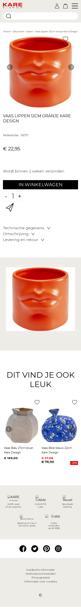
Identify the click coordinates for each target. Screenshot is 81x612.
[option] (40, 72)
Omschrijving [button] (16, 234)
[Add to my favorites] (65, 39)
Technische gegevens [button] (23, 228)
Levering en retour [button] (20, 240)
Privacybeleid (40, 577)
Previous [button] (10, 67)
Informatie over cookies (40, 581)
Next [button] (71, 67)
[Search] (9, 16)
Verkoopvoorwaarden (41, 573)
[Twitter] (34, 548)
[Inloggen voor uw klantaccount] (57, 6)
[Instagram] (58, 548)
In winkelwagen (40, 184)
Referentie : (11, 135)
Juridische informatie (40, 569)
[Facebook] (22, 548)
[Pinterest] (46, 548)
